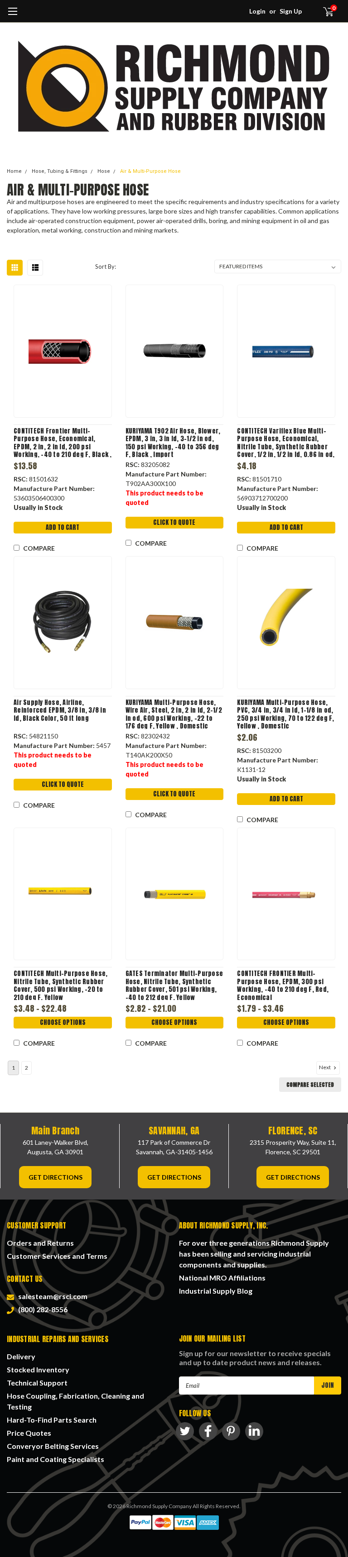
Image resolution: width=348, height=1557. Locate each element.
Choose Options (63, 1022)
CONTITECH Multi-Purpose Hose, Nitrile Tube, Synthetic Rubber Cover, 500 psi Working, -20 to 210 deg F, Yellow (60, 985)
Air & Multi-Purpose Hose (150, 171)
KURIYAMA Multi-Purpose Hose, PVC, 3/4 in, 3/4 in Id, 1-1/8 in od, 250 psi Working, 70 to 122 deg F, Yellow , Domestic (285, 714)
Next (325, 1067)
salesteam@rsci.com (51, 1296)
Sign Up (291, 11)
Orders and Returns (40, 1242)
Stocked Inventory (38, 1369)
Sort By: (105, 266)
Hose (103, 171)
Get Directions (55, 1177)
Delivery (21, 1356)
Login (257, 11)
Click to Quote (174, 522)
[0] (324, 11)
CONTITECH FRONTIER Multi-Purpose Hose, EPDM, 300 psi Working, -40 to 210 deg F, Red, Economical (283, 985)
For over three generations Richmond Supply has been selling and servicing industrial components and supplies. (254, 1253)
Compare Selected (310, 1085)
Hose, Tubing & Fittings (59, 171)
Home (14, 171)
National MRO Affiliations (222, 1277)
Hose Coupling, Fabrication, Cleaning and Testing (75, 1401)
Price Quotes (29, 1432)
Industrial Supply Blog (215, 1290)
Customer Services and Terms (57, 1256)
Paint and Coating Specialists (55, 1459)
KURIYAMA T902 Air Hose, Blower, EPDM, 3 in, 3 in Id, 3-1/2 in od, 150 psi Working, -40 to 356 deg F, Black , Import (173, 442)
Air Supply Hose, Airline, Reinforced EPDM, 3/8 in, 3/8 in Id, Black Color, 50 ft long (60, 711)
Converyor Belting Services (53, 1446)
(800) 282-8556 (41, 1309)
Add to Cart (62, 527)
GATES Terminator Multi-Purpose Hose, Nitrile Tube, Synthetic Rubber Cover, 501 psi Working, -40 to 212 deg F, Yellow (174, 985)
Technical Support (37, 1382)
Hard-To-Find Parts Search (52, 1419)
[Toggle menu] (12, 16)
